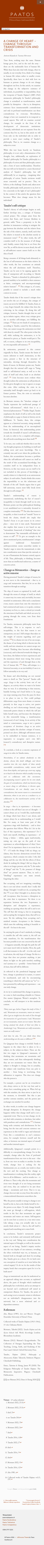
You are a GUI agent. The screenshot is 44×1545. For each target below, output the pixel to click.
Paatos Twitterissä (9, 1522)
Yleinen (15, 1489)
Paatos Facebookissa (9, 1520)
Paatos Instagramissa (9, 1525)
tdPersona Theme (23, 1537)
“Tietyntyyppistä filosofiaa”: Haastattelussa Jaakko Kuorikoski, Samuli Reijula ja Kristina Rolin (31, 1502)
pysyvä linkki (33, 1489)
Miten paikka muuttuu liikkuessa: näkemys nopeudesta (12, 1501)
